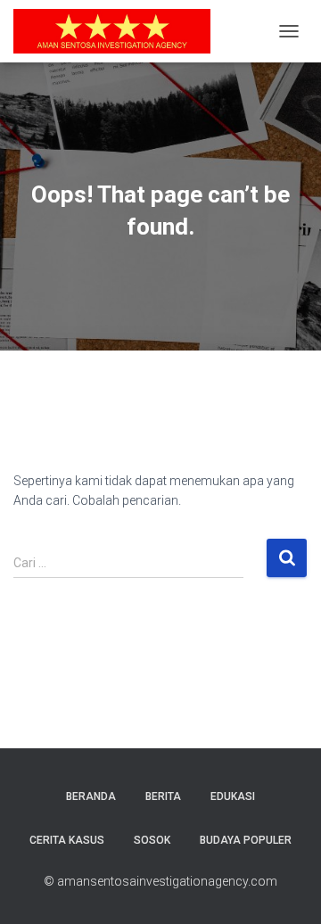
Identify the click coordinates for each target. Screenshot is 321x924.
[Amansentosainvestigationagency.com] (118, 31)
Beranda (91, 796)
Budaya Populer (246, 840)
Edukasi (232, 796)
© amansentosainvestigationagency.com (160, 881)
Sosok (152, 840)
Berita (163, 796)
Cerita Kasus (66, 840)
